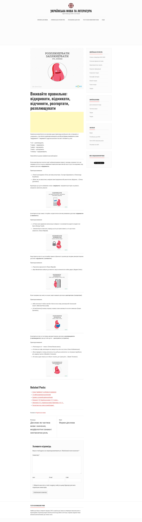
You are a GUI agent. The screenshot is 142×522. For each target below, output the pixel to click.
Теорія (91, 88)
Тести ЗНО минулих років (91, 20)
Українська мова (42, 20)
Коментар (36, 455)
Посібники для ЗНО (74, 20)
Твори (91, 112)
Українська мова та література (71, 11)
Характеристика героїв (96, 65)
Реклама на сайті (94, 144)
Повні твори (93, 84)
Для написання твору (95, 105)
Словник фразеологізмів (96, 61)
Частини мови (93, 108)
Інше (103, 20)
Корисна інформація (95, 69)
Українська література (58, 20)
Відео (91, 133)
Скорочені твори (94, 73)
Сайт (67, 477)
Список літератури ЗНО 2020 (97, 57)
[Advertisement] (71, 33)
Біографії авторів (94, 77)
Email (50, 477)
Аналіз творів (93, 80)
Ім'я (34, 477)
